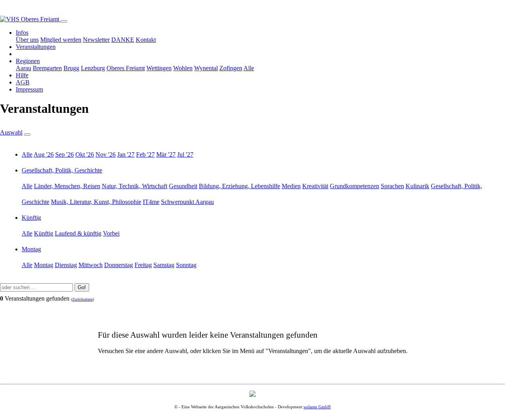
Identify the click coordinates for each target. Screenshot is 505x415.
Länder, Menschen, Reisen (67, 186)
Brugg (71, 68)
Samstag (163, 265)
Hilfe (22, 75)
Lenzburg (93, 68)
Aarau (23, 68)
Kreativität (315, 186)
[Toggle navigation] (64, 21)
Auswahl (11, 132)
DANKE (122, 39)
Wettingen (159, 68)
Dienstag (66, 265)
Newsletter (96, 39)
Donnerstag (118, 265)
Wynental (206, 68)
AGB (23, 82)
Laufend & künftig (78, 233)
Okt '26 (84, 154)
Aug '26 (44, 154)
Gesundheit (183, 186)
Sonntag (186, 265)
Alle (248, 68)
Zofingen (230, 68)
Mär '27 (166, 154)
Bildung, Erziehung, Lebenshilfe (239, 186)
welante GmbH (317, 406)
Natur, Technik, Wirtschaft (134, 186)
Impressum (29, 89)
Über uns (27, 39)
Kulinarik (417, 186)
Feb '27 (145, 154)
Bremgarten (47, 68)
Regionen (28, 61)
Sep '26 (64, 154)
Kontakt (146, 39)
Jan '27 (126, 154)
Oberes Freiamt (126, 68)
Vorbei (111, 233)
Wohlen (183, 68)
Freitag (143, 265)
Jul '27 (185, 154)
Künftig (31, 217)
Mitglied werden (60, 39)
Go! (82, 287)
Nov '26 (105, 154)
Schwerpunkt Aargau (187, 201)
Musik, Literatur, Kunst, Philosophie (96, 201)
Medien (291, 186)
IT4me (151, 201)
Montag (31, 249)
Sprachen (392, 186)
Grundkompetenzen (354, 186)
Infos (22, 32)
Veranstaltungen (36, 46)
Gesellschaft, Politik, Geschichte (62, 170)
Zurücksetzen (82, 299)
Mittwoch (91, 265)
